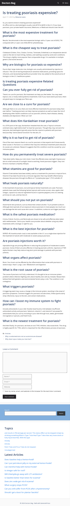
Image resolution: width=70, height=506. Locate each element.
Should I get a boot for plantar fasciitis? (21, 492)
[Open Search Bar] (58, 3)
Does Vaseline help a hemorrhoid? (19, 459)
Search (7, 410)
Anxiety (7, 441)
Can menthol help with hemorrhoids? (21, 467)
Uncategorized (10, 450)
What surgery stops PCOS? (16, 485)
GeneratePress (45, 503)
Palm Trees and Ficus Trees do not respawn (20, 447)
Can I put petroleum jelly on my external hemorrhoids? (28, 463)
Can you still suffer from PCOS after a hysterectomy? (27, 488)
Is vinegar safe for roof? (15, 470)
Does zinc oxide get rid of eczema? (19, 481)
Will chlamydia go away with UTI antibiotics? (23, 474)
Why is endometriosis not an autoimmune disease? (23, 336)
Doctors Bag (8, 2)
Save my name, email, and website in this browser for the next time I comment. (33, 391)
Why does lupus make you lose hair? (18, 339)
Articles (8, 333)
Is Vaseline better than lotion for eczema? (22, 478)
